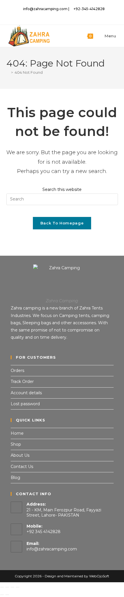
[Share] (12, 587)
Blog (15, 477)
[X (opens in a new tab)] (49, 14)
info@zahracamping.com (52, 549)
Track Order (22, 381)
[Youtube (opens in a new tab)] (75, 14)
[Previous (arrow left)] (2, 594)
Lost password (25, 403)
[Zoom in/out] (2, 587)
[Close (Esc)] (18, 587)
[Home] (7, 72)
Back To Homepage (62, 223)
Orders (17, 370)
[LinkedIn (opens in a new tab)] (69, 14)
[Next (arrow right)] (7, 594)
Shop (16, 444)
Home (17, 433)
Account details (26, 392)
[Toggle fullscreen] (7, 587)
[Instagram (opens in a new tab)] (63, 14)
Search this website (62, 189)
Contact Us (22, 466)
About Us (20, 455)
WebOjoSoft (99, 576)
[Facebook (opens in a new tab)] (56, 14)
